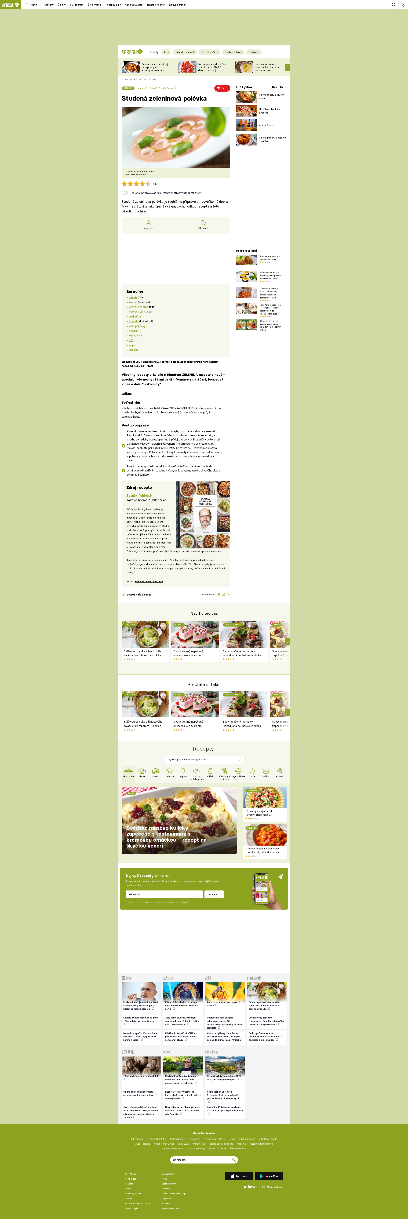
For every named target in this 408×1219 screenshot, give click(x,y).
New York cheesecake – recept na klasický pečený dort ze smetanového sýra (270, 309)
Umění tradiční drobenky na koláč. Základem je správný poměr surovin (225, 1109)
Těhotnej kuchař (156, 4)
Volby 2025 (183, 1144)
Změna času (210, 1139)
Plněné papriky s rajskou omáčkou (272, 139)
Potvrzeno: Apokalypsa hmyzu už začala (223, 1004)
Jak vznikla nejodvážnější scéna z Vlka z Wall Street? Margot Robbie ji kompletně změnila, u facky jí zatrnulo (140, 1112)
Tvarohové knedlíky (195, 1148)
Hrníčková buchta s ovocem (269, 110)
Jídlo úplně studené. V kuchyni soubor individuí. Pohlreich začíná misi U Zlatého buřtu (182, 1021)
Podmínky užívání (133, 1193)
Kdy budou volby (247, 1139)
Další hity (278, 87)
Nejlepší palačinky (217, 1148)
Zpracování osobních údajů (174, 1193)
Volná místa (130, 1179)
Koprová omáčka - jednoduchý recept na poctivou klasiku (267, 67)
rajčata (133, 297)
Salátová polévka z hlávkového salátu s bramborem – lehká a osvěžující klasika (143, 654)
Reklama (129, 1184)
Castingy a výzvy (169, 1184)
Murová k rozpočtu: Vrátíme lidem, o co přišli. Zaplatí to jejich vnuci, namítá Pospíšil (140, 1036)
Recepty (49, 4)
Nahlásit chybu (131, 1208)
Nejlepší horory (177, 1139)
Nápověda (166, 1198)
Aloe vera (241, 1144)
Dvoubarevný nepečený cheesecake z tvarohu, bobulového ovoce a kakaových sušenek (192, 654)
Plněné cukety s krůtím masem (271, 96)
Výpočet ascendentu (172, 1148)
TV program (194, 1139)
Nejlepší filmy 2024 (157, 1139)
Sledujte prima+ (177, 4)
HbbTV (128, 1189)
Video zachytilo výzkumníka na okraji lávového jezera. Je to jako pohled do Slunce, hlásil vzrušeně (224, 1036)
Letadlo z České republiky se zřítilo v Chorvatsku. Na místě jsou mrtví (141, 1019)
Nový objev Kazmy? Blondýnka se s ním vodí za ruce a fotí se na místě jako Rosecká (182, 1110)
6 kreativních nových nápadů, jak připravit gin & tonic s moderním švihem (270, 325)
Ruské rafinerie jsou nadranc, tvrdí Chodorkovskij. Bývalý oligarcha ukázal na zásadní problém (140, 1005)
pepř (132, 345)
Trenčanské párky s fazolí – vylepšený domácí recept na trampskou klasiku (269, 293)
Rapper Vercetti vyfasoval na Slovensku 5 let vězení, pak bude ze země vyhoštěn (183, 1095)
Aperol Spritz (266, 125)
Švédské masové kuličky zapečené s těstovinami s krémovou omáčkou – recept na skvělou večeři (166, 836)
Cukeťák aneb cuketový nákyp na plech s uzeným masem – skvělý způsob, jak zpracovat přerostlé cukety (155, 72)
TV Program (76, 4)
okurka (133, 302)
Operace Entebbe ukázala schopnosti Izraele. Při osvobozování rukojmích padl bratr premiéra (224, 1022)
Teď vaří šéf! (131, 403)
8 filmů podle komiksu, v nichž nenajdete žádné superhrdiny (138, 1093)
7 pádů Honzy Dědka (164, 1144)
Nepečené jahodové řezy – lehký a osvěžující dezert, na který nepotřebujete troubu (212, 69)
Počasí (232, 1139)
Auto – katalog (142, 1144)
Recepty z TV (113, 4)
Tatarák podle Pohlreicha (221, 1144)
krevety (133, 321)
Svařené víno (198, 1144)
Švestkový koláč (238, 1148)
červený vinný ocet (140, 311)
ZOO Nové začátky (268, 1139)
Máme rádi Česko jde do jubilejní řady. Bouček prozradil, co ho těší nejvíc (181, 1005)
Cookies (128, 1198)
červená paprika (138, 306)
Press (164, 1179)
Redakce (166, 1203)
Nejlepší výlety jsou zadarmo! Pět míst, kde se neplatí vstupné (224, 1078)
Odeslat (214, 894)
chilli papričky (137, 326)
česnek (133, 330)
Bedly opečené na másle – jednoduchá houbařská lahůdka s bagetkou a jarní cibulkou (243, 654)
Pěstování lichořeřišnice (261, 1144)
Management (168, 1174)
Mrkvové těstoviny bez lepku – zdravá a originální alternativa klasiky (263, 852)
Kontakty (166, 1189)
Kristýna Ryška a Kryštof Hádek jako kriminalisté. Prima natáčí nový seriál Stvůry (181, 1036)
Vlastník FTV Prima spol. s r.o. (138, 1203)
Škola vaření (94, 4)
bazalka (133, 349)
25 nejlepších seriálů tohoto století (141, 1076)
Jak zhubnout (137, 1139)
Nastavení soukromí (171, 1208)
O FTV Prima (130, 1174)
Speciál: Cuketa (133, 4)
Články (62, 4)
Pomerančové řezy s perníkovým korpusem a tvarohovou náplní (270, 275)
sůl (131, 340)
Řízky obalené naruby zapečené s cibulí (270, 258)
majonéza (135, 316)
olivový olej (135, 335)
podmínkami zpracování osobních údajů (172, 902)
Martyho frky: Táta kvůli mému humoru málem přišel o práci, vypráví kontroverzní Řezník (180, 1079)
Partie (222, 1139)
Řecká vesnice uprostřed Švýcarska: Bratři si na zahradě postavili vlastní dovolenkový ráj (223, 1095)
